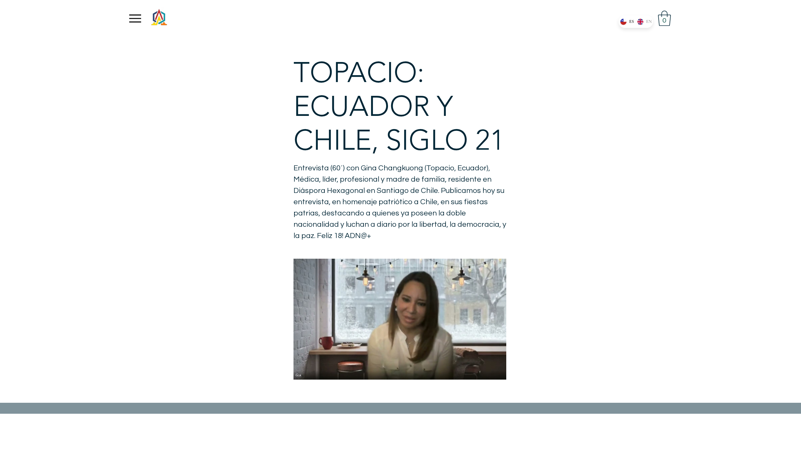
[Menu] (135, 18)
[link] (664, 18)
